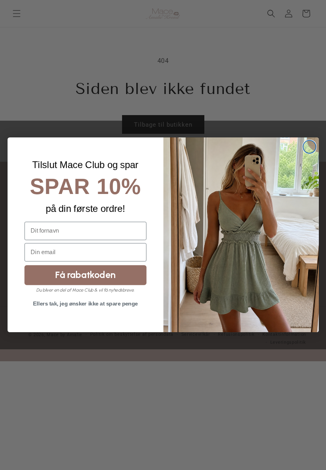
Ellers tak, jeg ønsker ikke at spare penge (85, 304)
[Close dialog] (309, 147)
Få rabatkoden (85, 274)
